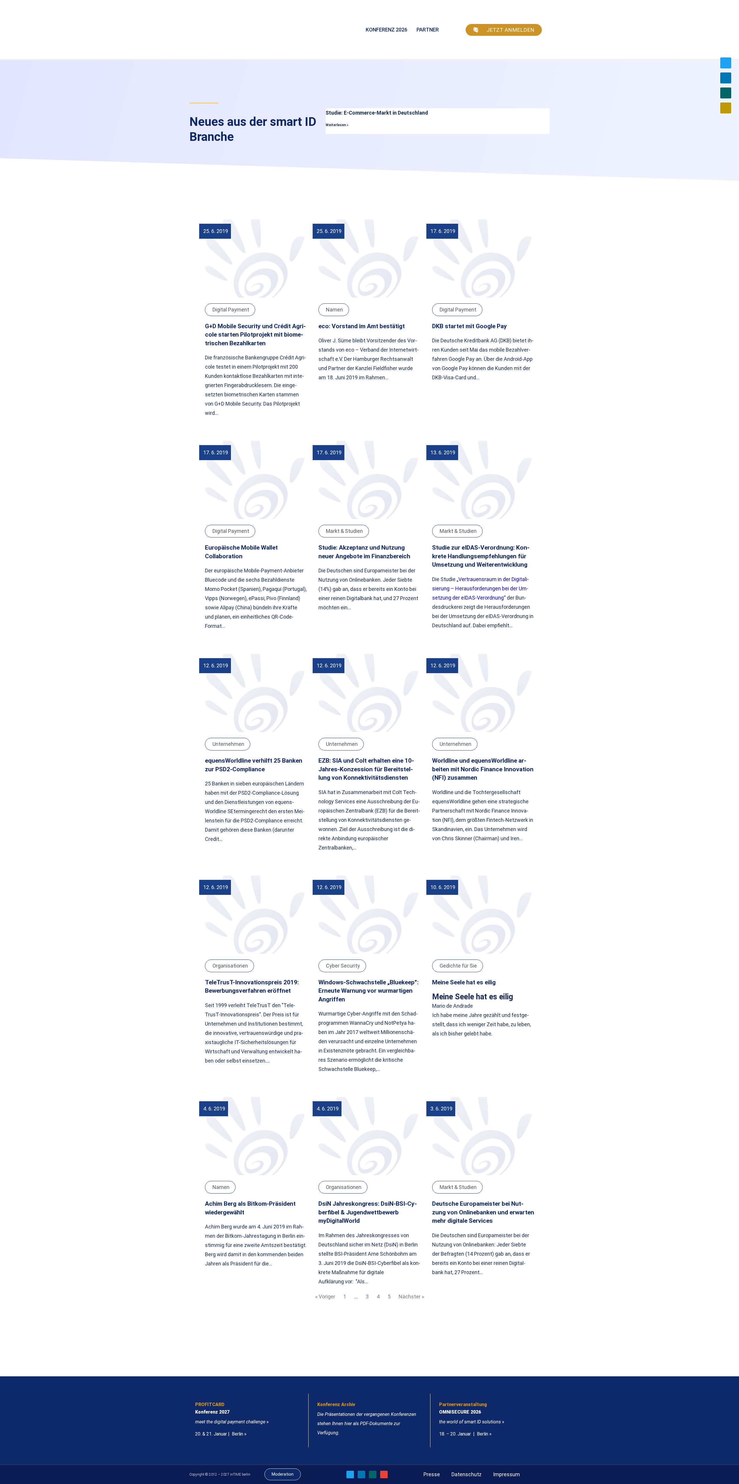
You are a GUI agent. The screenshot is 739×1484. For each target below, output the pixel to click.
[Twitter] (725, 63)
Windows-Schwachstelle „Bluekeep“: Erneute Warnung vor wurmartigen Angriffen (368, 991)
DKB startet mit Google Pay (469, 326)
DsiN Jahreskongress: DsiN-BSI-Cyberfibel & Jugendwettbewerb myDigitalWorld (367, 1212)
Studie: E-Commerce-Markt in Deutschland (377, 113)
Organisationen (230, 966)
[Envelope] (725, 108)
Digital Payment (230, 310)
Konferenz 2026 (386, 30)
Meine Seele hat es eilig (464, 982)
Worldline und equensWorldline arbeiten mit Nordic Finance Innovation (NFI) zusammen (482, 769)
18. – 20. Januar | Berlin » (465, 1434)
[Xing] (725, 93)
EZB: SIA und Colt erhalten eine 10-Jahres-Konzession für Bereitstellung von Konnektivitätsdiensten (366, 769)
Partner (428, 30)
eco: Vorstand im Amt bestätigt (361, 326)
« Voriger (325, 1296)
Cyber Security (343, 966)
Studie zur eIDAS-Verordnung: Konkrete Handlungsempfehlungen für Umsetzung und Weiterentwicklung (480, 556)
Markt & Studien (344, 531)
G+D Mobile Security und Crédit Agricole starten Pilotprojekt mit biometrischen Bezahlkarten (255, 334)
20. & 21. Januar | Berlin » (221, 1434)
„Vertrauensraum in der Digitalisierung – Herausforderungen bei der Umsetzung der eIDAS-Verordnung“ (480, 588)
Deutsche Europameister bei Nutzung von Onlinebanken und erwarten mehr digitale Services (483, 1212)
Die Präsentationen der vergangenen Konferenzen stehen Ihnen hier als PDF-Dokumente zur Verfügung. (366, 1424)
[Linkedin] (725, 78)
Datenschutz (466, 1474)
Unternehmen (228, 744)
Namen (334, 310)
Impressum (506, 1474)
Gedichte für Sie (458, 966)
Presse (431, 1474)
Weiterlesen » (337, 125)
